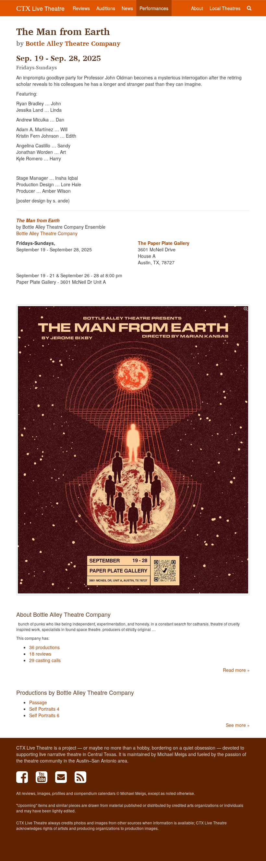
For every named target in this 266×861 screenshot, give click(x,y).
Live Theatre (40, 8)
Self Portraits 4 (44, 709)
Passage (38, 702)
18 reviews (40, 653)
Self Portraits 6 (44, 715)
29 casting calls (45, 660)
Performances (153, 8)
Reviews (81, 8)
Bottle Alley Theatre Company (73, 43)
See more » (238, 725)
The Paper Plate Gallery (163, 243)
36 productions (44, 647)
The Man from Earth (38, 220)
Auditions (105, 8)
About (197, 8)
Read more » (236, 670)
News (127, 8)
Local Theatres (225, 8)
